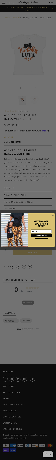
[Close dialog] (53, 215)
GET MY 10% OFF (41, 235)
